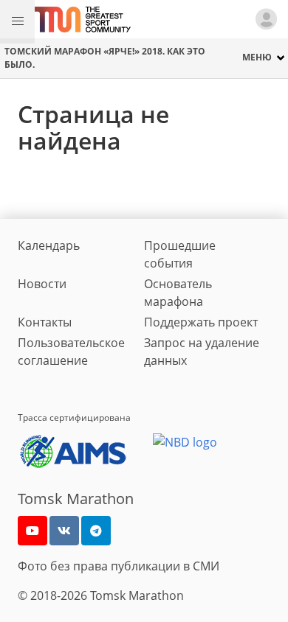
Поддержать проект (201, 322)
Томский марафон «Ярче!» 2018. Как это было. (104, 57)
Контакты (45, 322)
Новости (42, 284)
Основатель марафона (178, 293)
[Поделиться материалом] (96, 530)
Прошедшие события (180, 254)
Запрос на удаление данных (201, 351)
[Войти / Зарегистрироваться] (269, 19)
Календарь (49, 245)
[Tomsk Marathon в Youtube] (32, 530)
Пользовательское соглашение (71, 351)
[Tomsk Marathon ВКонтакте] (64, 530)
